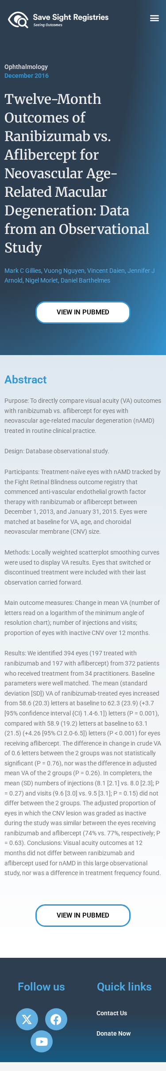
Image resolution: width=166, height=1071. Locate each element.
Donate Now (114, 1033)
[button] (154, 18)
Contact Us (112, 1013)
